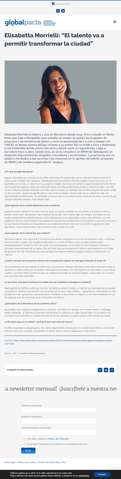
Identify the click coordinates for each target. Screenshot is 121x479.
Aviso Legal (9, 462)
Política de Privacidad (58, 438)
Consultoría (24, 353)
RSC (64, 462)
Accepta (102, 474)
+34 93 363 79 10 (62, 4)
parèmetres (84, 475)
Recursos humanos (37, 353)
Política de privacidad (49, 462)
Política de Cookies (27, 462)
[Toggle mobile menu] (115, 21)
